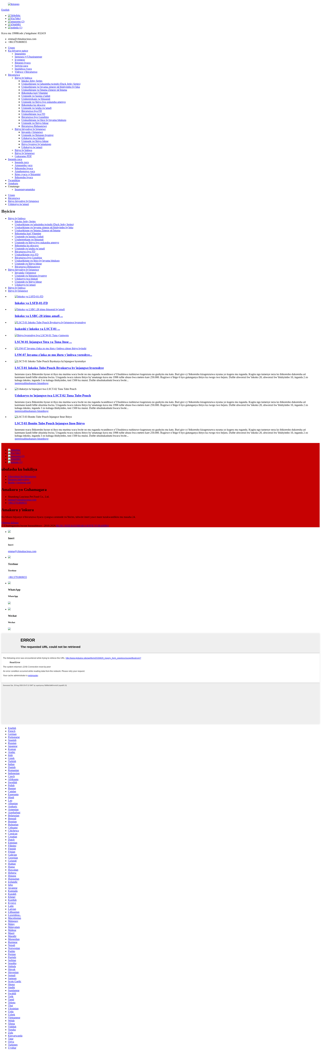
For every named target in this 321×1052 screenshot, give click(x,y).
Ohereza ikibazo (10, 522)
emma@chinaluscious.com (22, 499)
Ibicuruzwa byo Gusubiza (35, 117)
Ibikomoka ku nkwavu (33, 105)
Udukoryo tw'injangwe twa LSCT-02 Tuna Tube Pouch (53, 395)
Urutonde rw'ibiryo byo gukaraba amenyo (43, 102)
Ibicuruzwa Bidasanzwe (34, 126)
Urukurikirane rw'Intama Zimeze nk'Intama (44, 89)
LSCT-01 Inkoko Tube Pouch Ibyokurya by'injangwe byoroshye (59, 368)
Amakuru (13, 183)
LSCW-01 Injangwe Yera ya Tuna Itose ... (43, 342)
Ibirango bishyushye (18, 479)
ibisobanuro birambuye (36, 383)
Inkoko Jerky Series (31, 80)
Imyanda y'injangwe (32, 132)
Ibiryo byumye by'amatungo (36, 144)
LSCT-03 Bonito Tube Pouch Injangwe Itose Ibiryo (50, 423)
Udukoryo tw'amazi (31, 147)
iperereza (19, 383)
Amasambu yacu (23, 165)
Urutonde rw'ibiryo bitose (34, 123)
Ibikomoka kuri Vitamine (34, 92)
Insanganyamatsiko (25, 189)
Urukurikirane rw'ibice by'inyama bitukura (43, 120)
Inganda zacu (15, 159)
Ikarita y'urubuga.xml (19, 482)
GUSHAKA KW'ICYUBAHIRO (91, 525)
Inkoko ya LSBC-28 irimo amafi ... (39, 316)
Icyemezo (20, 59)
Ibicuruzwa (14, 74)
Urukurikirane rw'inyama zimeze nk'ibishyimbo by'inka (50, 86)
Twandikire (14, 180)
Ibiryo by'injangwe (25, 153)
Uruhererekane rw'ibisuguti (35, 99)
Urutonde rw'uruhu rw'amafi (36, 108)
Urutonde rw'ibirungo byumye (37, 135)
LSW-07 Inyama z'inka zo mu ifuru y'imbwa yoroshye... (53, 355)
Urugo (11, 47)
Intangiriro (20, 53)
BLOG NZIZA (64, 525)
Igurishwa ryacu (23, 68)
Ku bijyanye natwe (18, 50)
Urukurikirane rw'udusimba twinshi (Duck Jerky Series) (50, 83)
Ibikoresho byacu (24, 168)
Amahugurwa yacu (25, 171)
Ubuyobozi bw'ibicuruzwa (22, 476)
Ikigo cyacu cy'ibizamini (27, 174)
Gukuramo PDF (23, 156)
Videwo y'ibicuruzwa (26, 71)
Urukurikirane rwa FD (33, 114)
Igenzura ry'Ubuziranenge (28, 56)
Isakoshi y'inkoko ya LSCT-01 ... (37, 329)
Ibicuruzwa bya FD (31, 111)
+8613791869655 (17, 502)
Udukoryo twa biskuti (32, 138)
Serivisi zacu (21, 65)
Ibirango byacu (23, 62)
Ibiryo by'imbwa (23, 77)
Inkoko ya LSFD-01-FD (31, 303)
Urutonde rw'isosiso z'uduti (35, 95)
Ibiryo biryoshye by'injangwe (30, 129)
